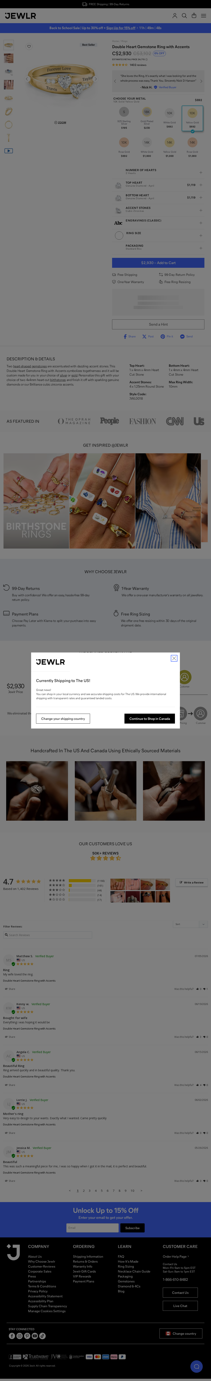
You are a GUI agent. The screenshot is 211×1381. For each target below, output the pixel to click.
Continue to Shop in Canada (149, 718)
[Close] (174, 658)
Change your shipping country (63, 718)
